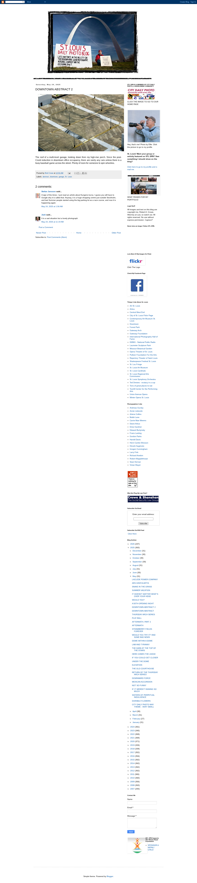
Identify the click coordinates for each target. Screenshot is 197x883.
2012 (132, 771)
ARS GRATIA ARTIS (140, 583)
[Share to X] (80, 173)
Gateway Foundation (138, 334)
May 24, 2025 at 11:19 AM (52, 222)
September (137, 562)
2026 (132, 544)
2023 (132, 730)
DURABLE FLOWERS (141, 701)
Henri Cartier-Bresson (139, 443)
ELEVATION (137, 665)
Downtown (134, 324)
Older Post (116, 233)
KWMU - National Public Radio (142, 342)
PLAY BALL (137, 618)
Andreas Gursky (136, 408)
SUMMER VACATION (141, 590)
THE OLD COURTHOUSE (143, 668)
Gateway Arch (136, 330)
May (135, 576)
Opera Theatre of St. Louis (141, 352)
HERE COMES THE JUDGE (144, 654)
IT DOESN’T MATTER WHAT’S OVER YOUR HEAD (145, 595)
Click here (131, 167)
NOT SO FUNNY (139, 685)
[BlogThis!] (78, 173)
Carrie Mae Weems (138, 420)
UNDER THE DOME (140, 661)
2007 (132, 789)
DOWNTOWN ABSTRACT (143, 611)
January (136, 722)
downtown (54, 177)
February (137, 719)
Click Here (132, 534)
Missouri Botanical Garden (141, 349)
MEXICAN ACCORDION (142, 682)
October (136, 558)
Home (78, 233)
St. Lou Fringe (136, 364)
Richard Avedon (136, 455)
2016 (132, 756)
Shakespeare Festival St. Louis (143, 361)
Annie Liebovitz (136, 411)
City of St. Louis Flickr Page (141, 315)
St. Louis (68, 177)
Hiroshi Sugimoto (137, 446)
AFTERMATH (137, 625)
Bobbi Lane (134, 417)
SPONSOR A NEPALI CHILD (153, 847)
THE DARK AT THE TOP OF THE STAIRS (144, 649)
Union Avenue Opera (138, 394)
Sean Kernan (135, 462)
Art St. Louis (135, 306)
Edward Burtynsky (137, 430)
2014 (132, 763)
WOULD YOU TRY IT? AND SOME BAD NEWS (143, 636)
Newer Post (41, 233)
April (135, 711)
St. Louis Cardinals (138, 371)
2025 (132, 547)
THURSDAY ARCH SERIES (143, 614)
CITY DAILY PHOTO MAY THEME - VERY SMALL (143, 705)
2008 (132, 785)
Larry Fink (134, 452)
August (136, 565)
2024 (132, 727)
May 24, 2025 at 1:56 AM (52, 206)
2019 (132, 745)
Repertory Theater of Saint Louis (143, 358)
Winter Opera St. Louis (139, 397)
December (137, 551)
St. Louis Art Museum (139, 367)
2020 (132, 741)
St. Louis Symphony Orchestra (143, 379)
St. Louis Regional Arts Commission (139, 375)
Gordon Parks (136, 436)
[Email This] (75, 173)
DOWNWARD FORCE (141, 678)
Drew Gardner (136, 427)
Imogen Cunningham (139, 449)
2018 (132, 749)
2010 (132, 778)
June (135, 572)
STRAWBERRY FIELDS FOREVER (142, 630)
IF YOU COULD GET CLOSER (145, 658)
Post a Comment (46, 227)
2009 (132, 782)
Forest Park (135, 327)
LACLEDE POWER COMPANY (145, 579)
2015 (132, 760)
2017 (132, 752)
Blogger (110, 876)
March (135, 715)
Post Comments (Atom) (57, 237)
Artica (132, 309)
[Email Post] (69, 173)
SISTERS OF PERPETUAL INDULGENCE (143, 696)
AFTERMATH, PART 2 (141, 622)
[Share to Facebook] (83, 173)
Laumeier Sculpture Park (140, 345)
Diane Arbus (135, 424)
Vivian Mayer (135, 465)
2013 (132, 767)
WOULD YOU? (138, 600)
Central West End (137, 312)
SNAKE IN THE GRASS (142, 587)
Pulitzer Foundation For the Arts (143, 355)
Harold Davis (135, 439)
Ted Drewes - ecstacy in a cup (142, 382)
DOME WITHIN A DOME (142, 641)
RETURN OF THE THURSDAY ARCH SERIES (145, 673)
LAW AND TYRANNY (141, 644)
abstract (46, 177)
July (134, 569)
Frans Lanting (136, 433)
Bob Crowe (49, 173)
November (137, 554)
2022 (132, 734)
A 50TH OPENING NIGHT (143, 603)
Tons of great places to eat (141, 386)
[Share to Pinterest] (85, 173)
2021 (132, 738)
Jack (43, 215)
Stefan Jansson (48, 191)
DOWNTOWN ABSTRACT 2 (144, 607)
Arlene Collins (135, 414)
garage (61, 177)
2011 (132, 774)
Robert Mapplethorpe (139, 459)
